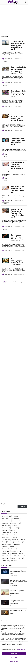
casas (16, 528)
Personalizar (14, 657)
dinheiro (16, 537)
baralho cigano (15, 523)
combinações (6, 532)
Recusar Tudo (14, 661)
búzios (14, 525)
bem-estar (6, 525)
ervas (22, 539)
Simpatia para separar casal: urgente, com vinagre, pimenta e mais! (13, 628)
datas (12, 535)
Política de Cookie (20, 649)
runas (21, 553)
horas (13, 542)
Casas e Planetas (13, 575)
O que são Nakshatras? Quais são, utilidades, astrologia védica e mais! (18, 582)
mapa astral (6, 544)
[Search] (25, 2)
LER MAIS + (5, 61)
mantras (21, 542)
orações (5, 549)
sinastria (5, 558)
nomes (5, 546)
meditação (16, 544)
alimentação (6, 516)
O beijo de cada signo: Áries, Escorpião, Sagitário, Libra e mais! (13, 641)
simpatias (22, 556)
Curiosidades (12, 616)
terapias (5, 560)
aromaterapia (16, 518)
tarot (20, 558)
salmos (5, 556)
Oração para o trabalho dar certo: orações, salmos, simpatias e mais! (17, 592)
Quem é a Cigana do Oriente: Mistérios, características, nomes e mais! (17, 602)
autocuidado (17, 521)
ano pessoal (6, 518)
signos (13, 556)
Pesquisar (3, 504)
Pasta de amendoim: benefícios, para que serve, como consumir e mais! (18, 612)
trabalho (14, 560)
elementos (6, 539)
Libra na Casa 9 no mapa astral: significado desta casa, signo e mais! (18, 571)
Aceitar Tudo (14, 653)
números (13, 546)
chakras (5, 530)
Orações (11, 595)
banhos (5, 523)
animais (16, 516)
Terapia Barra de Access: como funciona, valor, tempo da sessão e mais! (17, 213)
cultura (5, 535)
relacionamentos (16, 551)
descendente (6, 537)
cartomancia (6, 528)
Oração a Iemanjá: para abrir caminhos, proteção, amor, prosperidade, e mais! (18, 45)
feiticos (5, 542)
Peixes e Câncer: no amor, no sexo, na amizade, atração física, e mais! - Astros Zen (13, 639)
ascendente (6, 521)
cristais (16, 532)
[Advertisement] (14, 19)
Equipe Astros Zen (8, 58)
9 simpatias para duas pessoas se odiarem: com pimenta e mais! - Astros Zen (13, 626)
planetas (5, 551)
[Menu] (2, 2)
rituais (14, 553)
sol (13, 558)
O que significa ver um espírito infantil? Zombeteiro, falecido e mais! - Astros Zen (12, 632)
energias (15, 539)
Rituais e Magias (13, 585)
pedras (14, 549)
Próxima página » (19, 282)
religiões (5, 553)
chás (12, 530)
